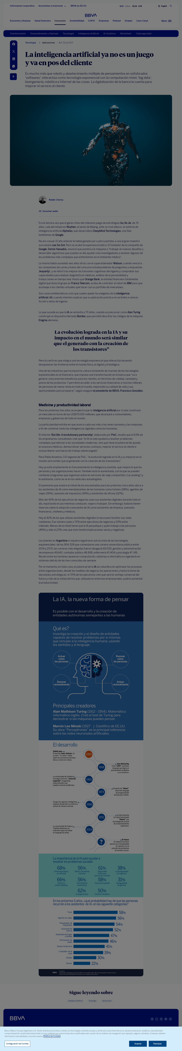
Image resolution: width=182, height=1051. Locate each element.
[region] (91, 1039)
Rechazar (157, 1044)
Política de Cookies (52, 1036)
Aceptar (138, 1044)
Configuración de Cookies (17, 1044)
